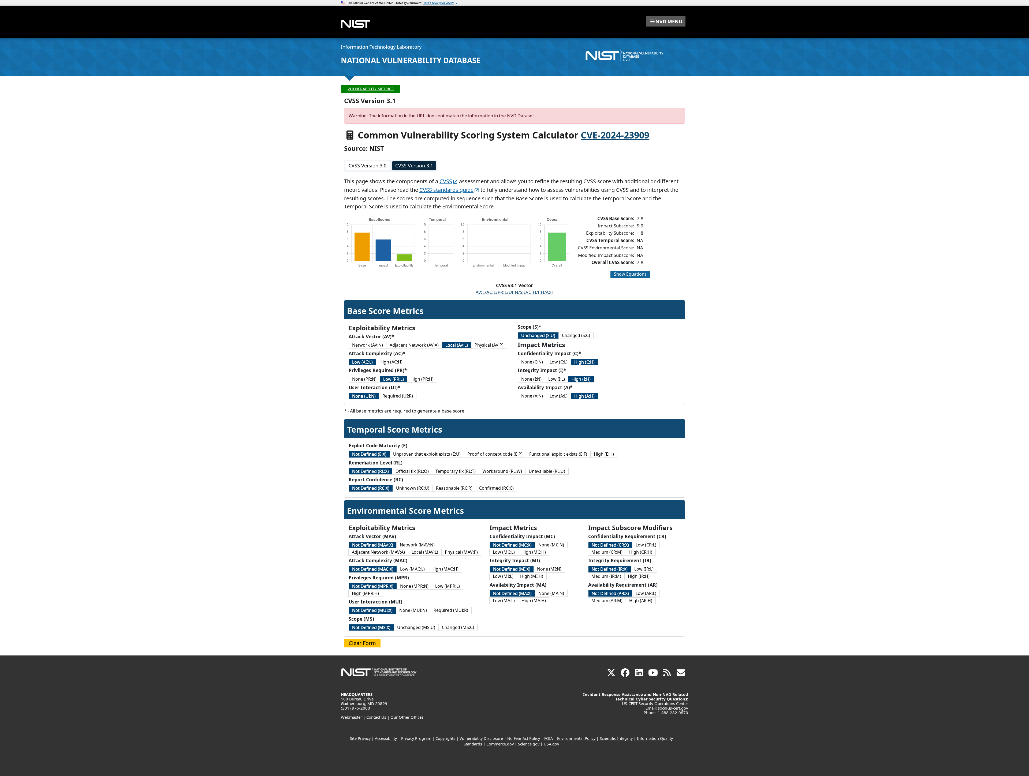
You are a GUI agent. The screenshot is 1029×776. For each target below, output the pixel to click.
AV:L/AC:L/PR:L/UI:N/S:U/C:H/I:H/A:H (515, 292)
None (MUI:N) (413, 610)
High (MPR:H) (365, 593)
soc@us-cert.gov (673, 708)
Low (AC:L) (362, 362)
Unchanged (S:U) (538, 335)
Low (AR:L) (646, 593)
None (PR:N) (364, 379)
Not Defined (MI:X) (511, 569)
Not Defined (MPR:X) (372, 586)
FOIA (548, 738)
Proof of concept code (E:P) (495, 454)
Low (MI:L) (503, 576)
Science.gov (528, 744)
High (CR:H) (640, 552)
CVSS (445, 181)
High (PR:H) (422, 379)
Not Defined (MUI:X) (372, 610)
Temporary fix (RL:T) (455, 471)
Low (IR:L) (644, 569)
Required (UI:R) (397, 396)
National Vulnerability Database (410, 60)
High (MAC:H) (444, 569)
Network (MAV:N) (417, 545)
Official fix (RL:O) (412, 471)
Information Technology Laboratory (381, 47)
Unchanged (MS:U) (416, 627)
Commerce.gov (500, 744)
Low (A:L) (559, 396)
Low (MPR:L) (447, 586)
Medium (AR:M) (606, 600)
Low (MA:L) (504, 600)
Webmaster (351, 717)
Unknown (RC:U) (412, 488)
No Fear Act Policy (523, 738)
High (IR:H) (639, 576)
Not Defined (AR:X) (610, 593)
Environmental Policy (576, 738)
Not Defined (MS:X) (371, 627)
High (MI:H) (531, 576)
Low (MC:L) (504, 552)
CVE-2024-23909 (615, 135)
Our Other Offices (406, 717)
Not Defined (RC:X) (370, 488)
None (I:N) (531, 379)
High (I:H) (581, 379)
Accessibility (386, 738)
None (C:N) (532, 362)
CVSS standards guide (446, 189)
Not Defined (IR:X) (610, 569)
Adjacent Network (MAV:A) (378, 552)
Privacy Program (416, 738)
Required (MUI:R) (451, 610)
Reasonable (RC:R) (454, 488)
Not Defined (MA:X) (512, 593)
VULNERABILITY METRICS (371, 88)
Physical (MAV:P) (461, 552)
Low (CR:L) (646, 545)
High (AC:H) (390, 362)
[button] (665, 21)
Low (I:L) (556, 379)
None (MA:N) (551, 593)
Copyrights (445, 738)
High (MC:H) (533, 552)
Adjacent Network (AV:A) (414, 345)
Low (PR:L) (393, 379)
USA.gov (551, 744)
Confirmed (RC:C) (496, 488)
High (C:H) (584, 362)
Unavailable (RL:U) (547, 471)
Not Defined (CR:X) (610, 545)
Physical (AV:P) (489, 345)
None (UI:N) (364, 396)
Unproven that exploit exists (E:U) (427, 454)
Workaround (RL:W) (502, 471)
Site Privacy (360, 738)
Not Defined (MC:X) (512, 545)
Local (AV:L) (456, 345)
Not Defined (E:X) (369, 454)
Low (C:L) (559, 362)
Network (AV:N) (367, 345)
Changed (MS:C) (458, 627)
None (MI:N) (549, 569)
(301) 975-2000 (355, 708)
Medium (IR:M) (606, 576)
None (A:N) (532, 396)
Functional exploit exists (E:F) (558, 454)
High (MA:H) (533, 600)
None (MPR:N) (414, 586)
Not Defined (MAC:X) (372, 569)
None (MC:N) (551, 545)
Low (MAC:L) (412, 569)
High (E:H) (604, 454)
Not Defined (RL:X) (370, 471)
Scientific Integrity (616, 738)
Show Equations (630, 274)
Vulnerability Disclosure (481, 738)
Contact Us (376, 717)
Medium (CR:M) (606, 552)
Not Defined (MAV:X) (372, 545)
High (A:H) (584, 396)
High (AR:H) (640, 600)
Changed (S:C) (576, 335)
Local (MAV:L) (425, 552)
